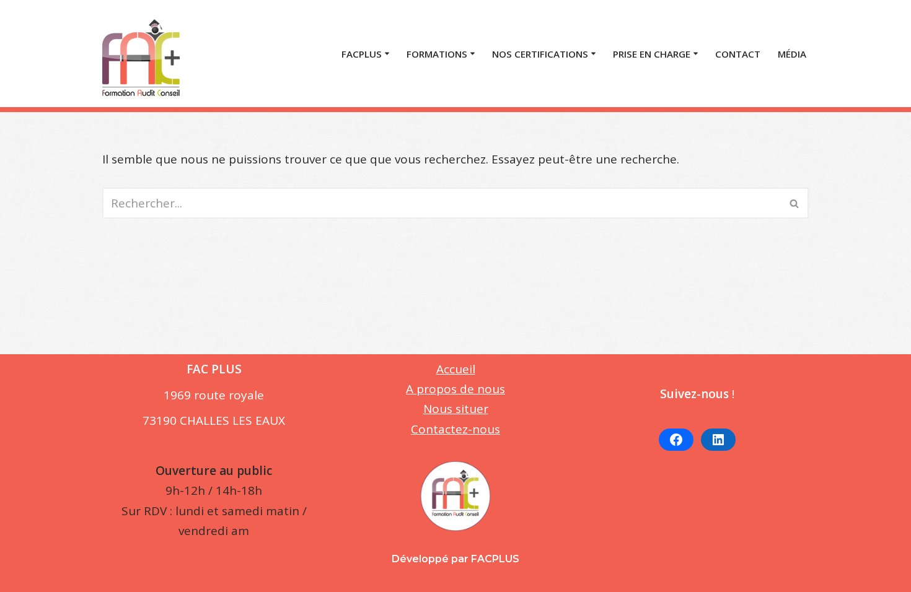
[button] (387, 53)
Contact (737, 54)
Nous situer (455, 409)
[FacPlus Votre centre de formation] (141, 53)
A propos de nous (455, 389)
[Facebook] (676, 440)
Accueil (455, 369)
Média (792, 54)
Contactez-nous (455, 429)
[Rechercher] (795, 203)
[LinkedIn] (718, 440)
